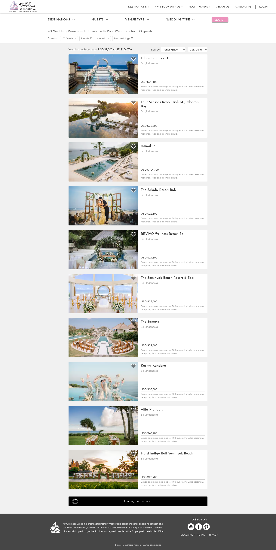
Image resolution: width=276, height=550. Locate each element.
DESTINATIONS (137, 6)
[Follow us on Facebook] (198, 526)
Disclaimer (187, 534)
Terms (201, 534)
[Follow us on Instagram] (191, 526)
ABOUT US (222, 6)
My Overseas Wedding (22, 6)
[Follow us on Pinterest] (206, 526)
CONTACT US (243, 6)
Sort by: (156, 49)
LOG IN (263, 6)
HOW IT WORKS (198, 6)
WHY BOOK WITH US (167, 6)
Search (219, 19)
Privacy (213, 534)
